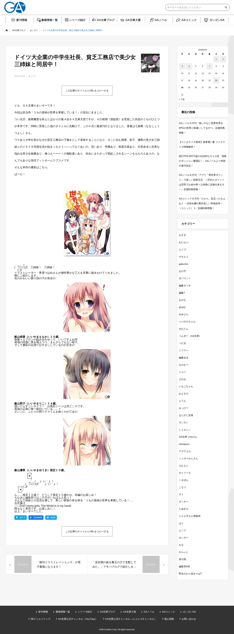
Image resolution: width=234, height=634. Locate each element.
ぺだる (182, 343)
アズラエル (185, 451)
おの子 (182, 271)
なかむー (183, 364)
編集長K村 (184, 566)
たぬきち (183, 508)
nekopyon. (184, 444)
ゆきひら (183, 314)
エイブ (182, 249)
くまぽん (183, 480)
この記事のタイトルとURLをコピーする (87, 90)
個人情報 (169, 619)
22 (216, 80)
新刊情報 (21, 20)
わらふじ (183, 552)
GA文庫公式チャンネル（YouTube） (77, 619)
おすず (182, 235)
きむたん (183, 328)
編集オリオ (185, 285)
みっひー (183, 408)
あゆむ (182, 307)
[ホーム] (7, 30)
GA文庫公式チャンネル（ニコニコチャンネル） (131, 619)
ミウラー (183, 350)
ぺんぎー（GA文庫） (190, 336)
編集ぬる (183, 357)
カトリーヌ (185, 472)
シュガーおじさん (188, 458)
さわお (182, 379)
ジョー (182, 372)
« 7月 (182, 99)
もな (181, 544)
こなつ (182, 487)
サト (181, 494)
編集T (182, 292)
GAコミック (189, 20)
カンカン (183, 422)
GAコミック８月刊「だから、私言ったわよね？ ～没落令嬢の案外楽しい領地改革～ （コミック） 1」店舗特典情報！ (202, 203)
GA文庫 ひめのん (188, 436)
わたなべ (183, 242)
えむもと (183, 465)
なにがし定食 (186, 415)
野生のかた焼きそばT (190, 573)
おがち (182, 300)
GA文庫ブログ (106, 20)
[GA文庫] (15, 7)
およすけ (183, 393)
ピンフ (182, 530)
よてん (182, 400)
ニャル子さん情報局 (189, 516)
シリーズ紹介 (77, 20)
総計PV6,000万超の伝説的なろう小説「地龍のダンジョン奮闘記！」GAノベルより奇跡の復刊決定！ (202, 161)
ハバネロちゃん (187, 321)
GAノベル (161, 20)
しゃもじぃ (185, 429)
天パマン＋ (185, 278)
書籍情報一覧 (49, 20)
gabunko (183, 264)
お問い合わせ (189, 619)
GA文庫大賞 (133, 20)
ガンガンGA (217, 20)
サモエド (183, 256)
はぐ (181, 523)
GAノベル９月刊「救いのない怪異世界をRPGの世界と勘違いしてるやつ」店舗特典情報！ (202, 128)
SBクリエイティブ (40, 619)
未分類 (182, 559)
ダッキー (183, 501)
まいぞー (32, 76)
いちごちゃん (186, 386)
